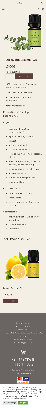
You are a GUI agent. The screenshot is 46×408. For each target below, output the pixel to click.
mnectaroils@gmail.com (23, 343)
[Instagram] (42, 3)
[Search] (38, 9)
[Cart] (43, 9)
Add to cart (23, 76)
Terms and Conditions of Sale (23, 370)
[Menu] (3, 9)
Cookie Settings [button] (10, 403)
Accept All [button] (23, 403)
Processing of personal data (23, 373)
